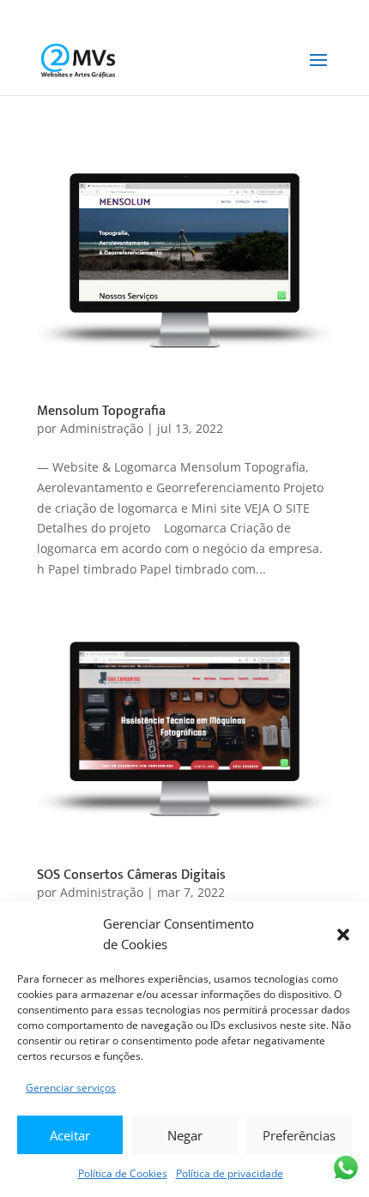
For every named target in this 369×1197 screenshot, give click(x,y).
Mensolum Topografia (101, 411)
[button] (343, 934)
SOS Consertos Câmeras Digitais (131, 875)
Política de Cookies (122, 1173)
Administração (101, 428)
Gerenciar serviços (71, 1087)
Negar (185, 1135)
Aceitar (70, 1135)
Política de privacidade (229, 1173)
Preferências (299, 1135)
